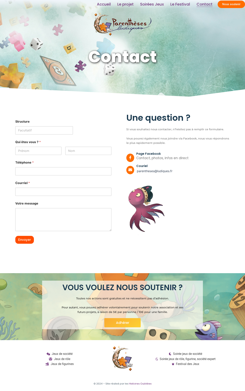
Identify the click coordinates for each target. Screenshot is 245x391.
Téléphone (24, 162)
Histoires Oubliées (140, 383)
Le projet (125, 4)
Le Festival (180, 4)
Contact (204, 4)
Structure (22, 121)
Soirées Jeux (152, 4)
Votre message (26, 203)
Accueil (104, 4)
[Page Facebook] (130, 158)
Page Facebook (148, 154)
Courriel (22, 183)
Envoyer (24, 240)
